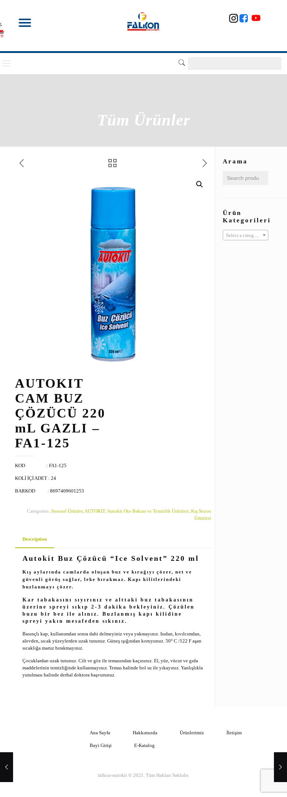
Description (34, 539)
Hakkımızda (145, 732)
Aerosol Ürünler (67, 511)
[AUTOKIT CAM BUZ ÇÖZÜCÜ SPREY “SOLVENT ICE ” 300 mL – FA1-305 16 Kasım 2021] (6, 767)
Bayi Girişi (101, 745)
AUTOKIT (94, 511)
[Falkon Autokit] (143, 21)
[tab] (34, 539)
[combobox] (245, 235)
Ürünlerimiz (192, 732)
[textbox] (245, 235)
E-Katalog (144, 745)
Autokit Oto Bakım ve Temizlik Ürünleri (148, 511)
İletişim (234, 732)
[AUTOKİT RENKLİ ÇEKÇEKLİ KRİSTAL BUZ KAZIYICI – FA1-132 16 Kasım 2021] (280, 767)
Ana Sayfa (100, 732)
